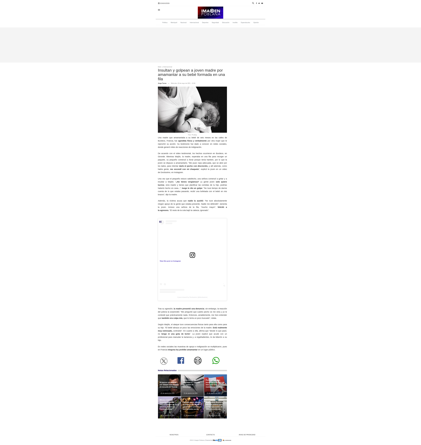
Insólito (235, 22)
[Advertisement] (210, 45)
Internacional (194, 22)
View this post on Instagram (170, 261)
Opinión (256, 22)
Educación (225, 22)
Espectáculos (245, 22)
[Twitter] (259, 3)
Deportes (205, 22)
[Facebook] (256, 3)
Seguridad (215, 22)
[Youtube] (262, 3)
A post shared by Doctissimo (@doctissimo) (192, 297)
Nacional (183, 22)
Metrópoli (174, 22)
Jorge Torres (162, 83)
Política (164, 22)
